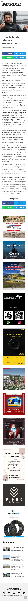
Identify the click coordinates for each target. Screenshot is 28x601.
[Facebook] (4, 593)
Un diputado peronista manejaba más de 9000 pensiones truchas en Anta (17, 550)
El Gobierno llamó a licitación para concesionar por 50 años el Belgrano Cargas (18, 558)
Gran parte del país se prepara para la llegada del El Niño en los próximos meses (17, 567)
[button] (8, 53)
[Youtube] (19, 593)
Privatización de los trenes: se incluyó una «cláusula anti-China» (17, 575)
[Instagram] (14, 593)
